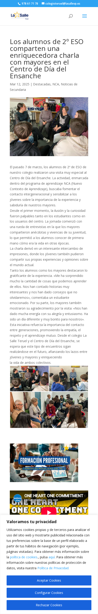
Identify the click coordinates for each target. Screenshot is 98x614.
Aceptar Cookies (49, 580)
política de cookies (23, 557)
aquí (52, 557)
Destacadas (42, 84)
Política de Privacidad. (53, 568)
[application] (49, 513)
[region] (49, 564)
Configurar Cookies (49, 592)
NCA (55, 84)
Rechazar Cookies (49, 605)
